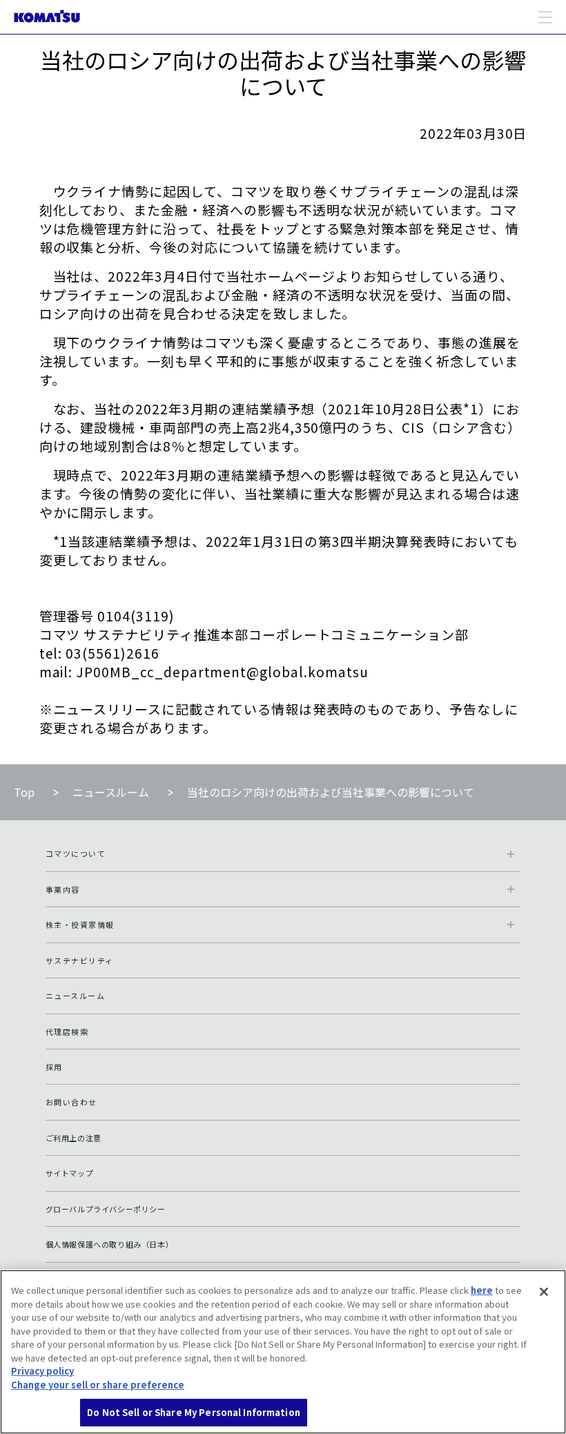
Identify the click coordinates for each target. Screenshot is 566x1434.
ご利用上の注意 (73, 1137)
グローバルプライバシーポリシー (106, 1208)
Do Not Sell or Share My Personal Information (193, 1412)
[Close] (544, 1292)
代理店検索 (67, 1031)
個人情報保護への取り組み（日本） (110, 1244)
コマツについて (76, 853)
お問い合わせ (71, 1101)
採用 (54, 1066)
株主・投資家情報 (80, 924)
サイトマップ (70, 1173)
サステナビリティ (80, 960)
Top (24, 792)
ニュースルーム (110, 792)
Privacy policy (42, 1370)
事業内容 (63, 889)
